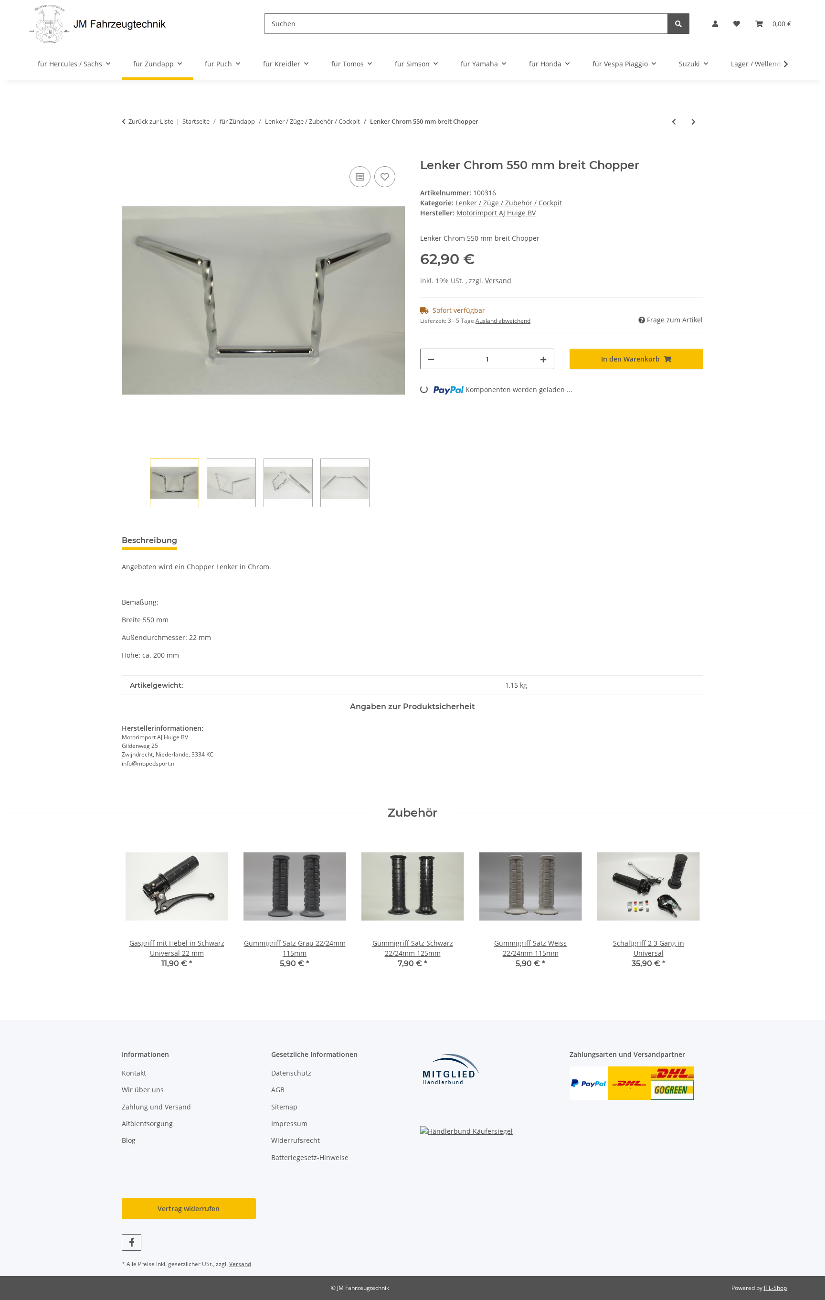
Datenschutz (291, 1072)
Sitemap (284, 1106)
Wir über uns (143, 1089)
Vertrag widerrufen (189, 1208)
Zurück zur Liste (150, 121)
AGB (278, 1089)
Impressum (289, 1123)
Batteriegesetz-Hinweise (310, 1157)
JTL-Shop (775, 1288)
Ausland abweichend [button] (503, 321)
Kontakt (134, 1072)
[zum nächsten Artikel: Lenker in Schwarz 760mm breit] (693, 121)
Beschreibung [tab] (149, 540)
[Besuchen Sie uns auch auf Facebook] (131, 1242)
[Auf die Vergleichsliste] (359, 176)
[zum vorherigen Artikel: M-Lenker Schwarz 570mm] (674, 121)
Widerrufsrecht (295, 1140)
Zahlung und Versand (156, 1106)
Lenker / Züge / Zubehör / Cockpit (508, 202)
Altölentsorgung (147, 1123)
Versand (498, 280)
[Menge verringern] (431, 359)
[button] (715, 23)
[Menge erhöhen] (543, 359)
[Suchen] (678, 23)
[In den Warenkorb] (129, 153)
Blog (129, 1140)
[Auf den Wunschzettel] (384, 176)
